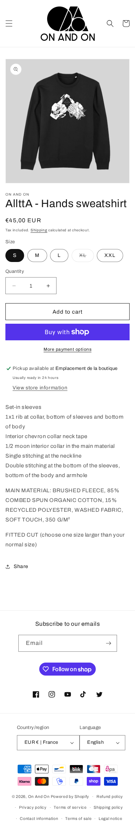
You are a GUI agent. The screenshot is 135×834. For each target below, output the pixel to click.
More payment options (67, 349)
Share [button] (21, 566)
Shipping (39, 230)
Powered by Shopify (70, 796)
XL (86, 257)
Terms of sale (78, 818)
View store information (40, 387)
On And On (39, 796)
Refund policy (109, 796)
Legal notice (110, 818)
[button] (9, 23)
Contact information (39, 818)
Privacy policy (33, 807)
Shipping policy (108, 807)
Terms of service (70, 807)
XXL (110, 255)
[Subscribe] (109, 643)
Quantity (14, 271)
